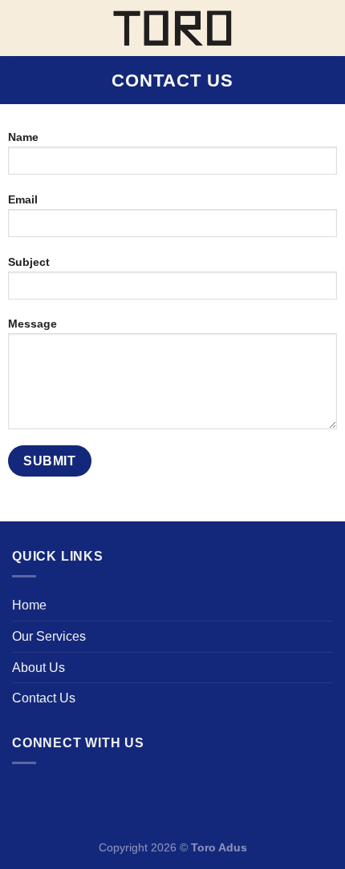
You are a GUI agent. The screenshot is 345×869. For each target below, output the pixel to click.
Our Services (49, 636)
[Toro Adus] (173, 28)
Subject (29, 261)
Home (29, 605)
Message (32, 323)
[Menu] (21, 27)
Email (23, 199)
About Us (38, 667)
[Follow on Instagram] (28, 794)
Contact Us (43, 698)
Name (23, 137)
